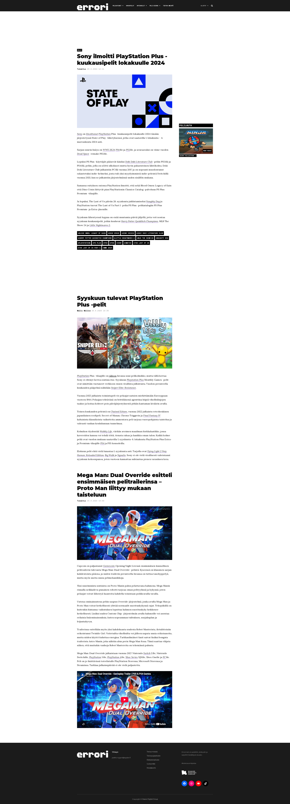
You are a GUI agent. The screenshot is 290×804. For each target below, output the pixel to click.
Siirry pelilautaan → (188, 156)
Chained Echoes (119, 411)
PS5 (128, 149)
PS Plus (97, 243)
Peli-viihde (154, 6)
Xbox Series (132, 657)
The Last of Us (142, 243)
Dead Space (83, 153)
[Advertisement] (145, 31)
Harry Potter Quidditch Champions (139, 221)
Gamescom (109, 565)
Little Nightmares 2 (100, 225)
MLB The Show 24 (145, 238)
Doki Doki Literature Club (138, 161)
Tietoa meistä (168, 6)
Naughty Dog (153, 201)
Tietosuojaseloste (153, 756)
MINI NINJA (207, 151)
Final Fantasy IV (152, 415)
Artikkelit (141, 6)
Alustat (203, 6)
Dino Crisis (128, 233)
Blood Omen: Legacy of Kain (92, 233)
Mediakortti (151, 768)
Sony (79, 133)
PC (164, 657)
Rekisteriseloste (153, 760)
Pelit (80, 50)
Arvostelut (130, 6)
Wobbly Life (106, 431)
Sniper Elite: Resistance (123, 387)
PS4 (118, 149)
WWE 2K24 (109, 149)
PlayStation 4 (114, 657)
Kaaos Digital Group (150, 799)
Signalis (121, 455)
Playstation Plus (135, 379)
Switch (128, 243)
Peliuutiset (117, 6)
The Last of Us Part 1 (89, 248)
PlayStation (105, 133)
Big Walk (109, 455)
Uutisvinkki (151, 764)
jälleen (112, 375)
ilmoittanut (92, 133)
